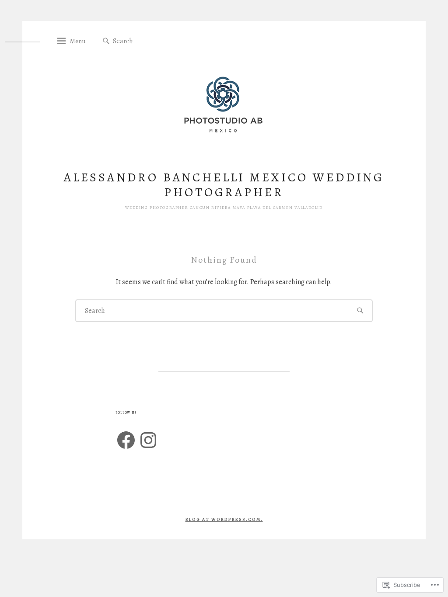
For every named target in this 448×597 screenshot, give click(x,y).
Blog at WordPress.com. (224, 519)
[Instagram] (148, 440)
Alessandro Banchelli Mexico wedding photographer (224, 185)
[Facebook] (126, 440)
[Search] (106, 41)
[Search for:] (156, 40)
